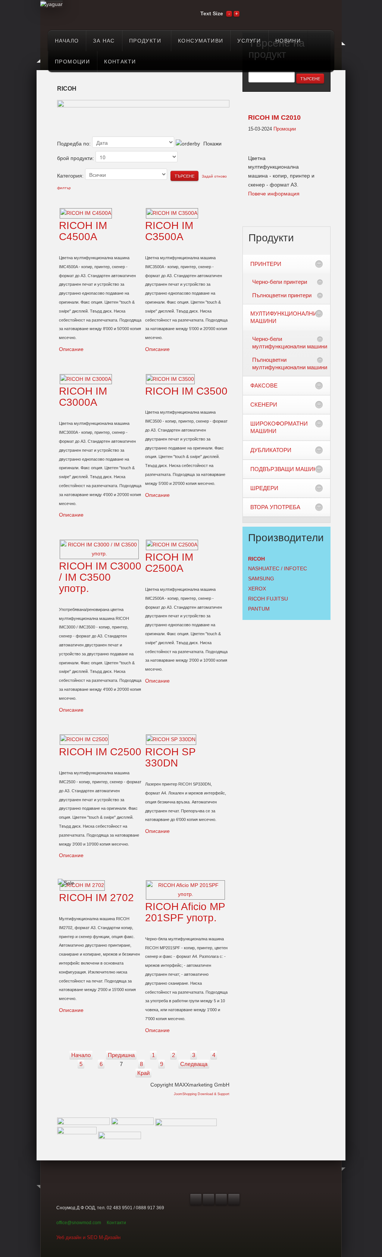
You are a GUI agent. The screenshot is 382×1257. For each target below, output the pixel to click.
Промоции (284, 129)
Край (143, 1073)
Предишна (121, 1055)
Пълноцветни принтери (281, 295)
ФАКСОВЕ (264, 385)
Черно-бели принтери (279, 282)
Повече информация (274, 194)
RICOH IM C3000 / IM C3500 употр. (100, 577)
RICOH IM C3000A (83, 396)
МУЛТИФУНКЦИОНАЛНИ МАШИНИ (283, 317)
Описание (71, 349)
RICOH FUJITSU (268, 599)
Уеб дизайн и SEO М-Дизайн (88, 1237)
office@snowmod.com (78, 1222)
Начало (81, 1055)
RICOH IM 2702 (96, 897)
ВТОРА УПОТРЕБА (275, 507)
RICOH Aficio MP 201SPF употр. (185, 912)
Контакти (116, 1222)
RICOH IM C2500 (100, 752)
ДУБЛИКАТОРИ (270, 450)
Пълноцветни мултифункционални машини (289, 363)
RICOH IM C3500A (169, 231)
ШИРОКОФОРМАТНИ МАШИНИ (279, 427)
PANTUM (259, 609)
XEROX (257, 589)
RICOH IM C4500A (83, 231)
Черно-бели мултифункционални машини (289, 342)
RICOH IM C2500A (169, 562)
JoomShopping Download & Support (201, 1094)
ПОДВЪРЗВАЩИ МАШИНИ (286, 469)
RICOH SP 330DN (170, 757)
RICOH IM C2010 (274, 117)
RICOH (256, 559)
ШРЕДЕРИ (264, 488)
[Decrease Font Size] (229, 13)
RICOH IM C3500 (186, 391)
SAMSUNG (261, 579)
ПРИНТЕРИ (265, 264)
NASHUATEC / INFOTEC (277, 568)
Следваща (193, 1064)
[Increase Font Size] (236, 13)
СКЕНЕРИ (263, 404)
